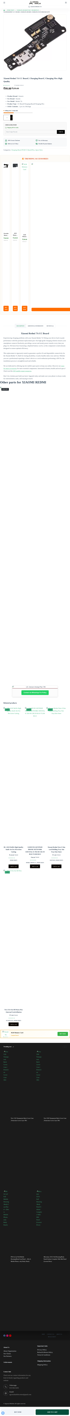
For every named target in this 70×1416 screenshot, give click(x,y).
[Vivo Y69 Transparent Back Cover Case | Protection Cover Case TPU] (39, 1119)
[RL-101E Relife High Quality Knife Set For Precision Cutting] (13, 776)
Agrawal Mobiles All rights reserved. (15, 1403)
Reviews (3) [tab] (50, 326)
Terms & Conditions (43, 1355)
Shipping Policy (42, 1365)
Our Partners (7, 1356)
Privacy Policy (42, 1350)
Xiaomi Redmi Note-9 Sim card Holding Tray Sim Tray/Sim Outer (56, 849)
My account (52, 1336)
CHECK (61, 132)
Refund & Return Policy (45, 1352)
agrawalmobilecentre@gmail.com (20, 1394)
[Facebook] (4, 1336)
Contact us (50, 1334)
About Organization (9, 1351)
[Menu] (4, 2)
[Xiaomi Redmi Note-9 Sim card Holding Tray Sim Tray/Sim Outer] (56, 776)
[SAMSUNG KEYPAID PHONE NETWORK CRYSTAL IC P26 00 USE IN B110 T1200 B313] (35, 776)
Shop (43, 1334)
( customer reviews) (19, 85)
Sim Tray (52, 860)
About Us (59, 1334)
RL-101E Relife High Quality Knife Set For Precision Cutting (13, 849)
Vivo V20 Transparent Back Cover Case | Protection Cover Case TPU (22, 1119)
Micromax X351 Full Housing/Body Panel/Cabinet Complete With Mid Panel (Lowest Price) (55, 1259)
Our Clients (7, 1353)
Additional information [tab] (35, 326)
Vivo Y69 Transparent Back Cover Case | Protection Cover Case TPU (55, 1119)
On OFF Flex (9, 1020)
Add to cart (13, 866)
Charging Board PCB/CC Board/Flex (23, 150)
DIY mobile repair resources (22, 371)
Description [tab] (20, 326)
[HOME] (4, 10)
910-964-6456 (14, 1388)
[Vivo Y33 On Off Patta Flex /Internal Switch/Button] (13, 938)
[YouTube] (10, 1336)
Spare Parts (39, 150)
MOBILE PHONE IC (31, 862)
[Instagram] (7, 1336)
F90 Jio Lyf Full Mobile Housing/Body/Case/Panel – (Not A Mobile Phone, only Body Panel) (21, 1259)
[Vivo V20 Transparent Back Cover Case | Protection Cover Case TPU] (6, 1119)
